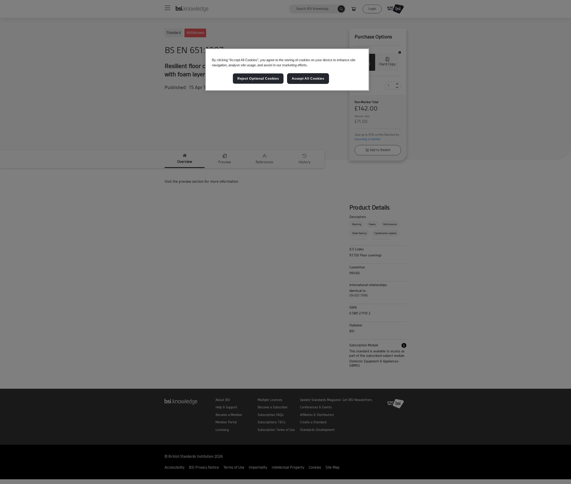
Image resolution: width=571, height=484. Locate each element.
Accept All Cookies (308, 78)
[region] (287, 69)
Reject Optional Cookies (258, 78)
